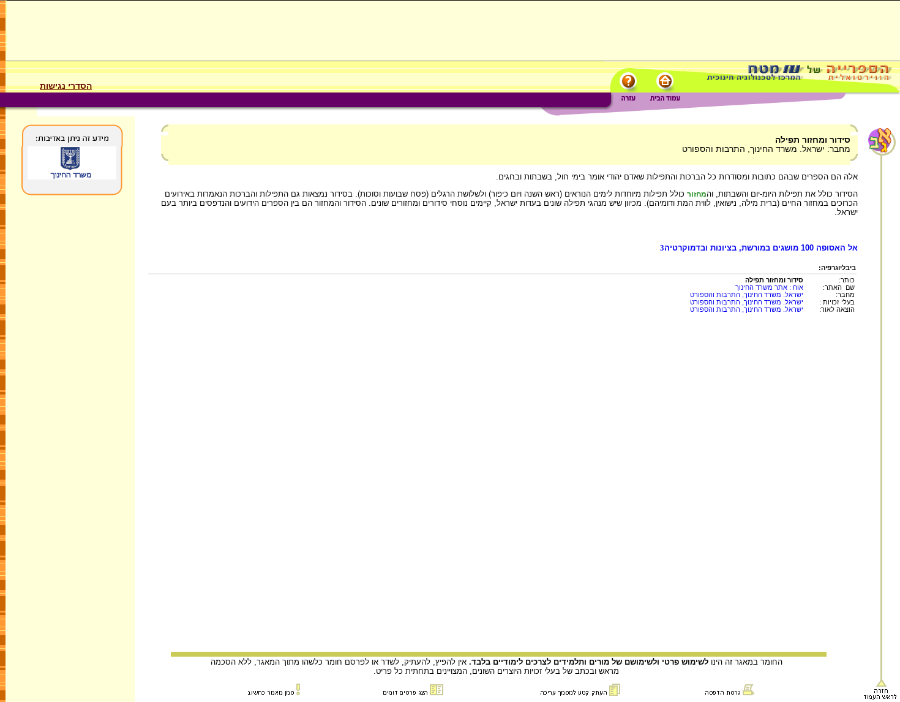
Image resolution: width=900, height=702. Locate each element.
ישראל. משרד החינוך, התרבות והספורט (746, 294)
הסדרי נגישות (66, 86)
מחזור (697, 194)
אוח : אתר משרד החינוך (769, 287)
